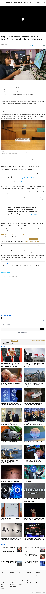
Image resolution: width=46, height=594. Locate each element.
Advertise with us (22, 584)
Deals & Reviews (13, 586)
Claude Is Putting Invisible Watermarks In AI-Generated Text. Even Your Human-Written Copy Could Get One (11, 539)
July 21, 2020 (22, 181)
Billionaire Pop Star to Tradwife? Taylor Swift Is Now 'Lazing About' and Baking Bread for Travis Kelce (34, 520)
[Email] (42, 45)
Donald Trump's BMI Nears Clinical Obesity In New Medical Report (31, 555)
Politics (2, 584)
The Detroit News (10, 163)
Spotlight (11, 580)
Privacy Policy (36, 241)
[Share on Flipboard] (37, 45)
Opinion (2, 588)
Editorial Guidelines (34, 280)
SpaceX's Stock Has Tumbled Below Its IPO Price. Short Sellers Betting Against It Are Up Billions (34, 539)
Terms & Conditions (22, 578)
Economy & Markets (4, 578)
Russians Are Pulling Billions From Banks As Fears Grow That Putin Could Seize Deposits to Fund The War (34, 365)
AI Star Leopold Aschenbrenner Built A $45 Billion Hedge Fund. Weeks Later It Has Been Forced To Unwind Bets (11, 404)
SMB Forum (12, 578)
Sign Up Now (14, 340)
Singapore (29, 578)
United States (29, 582)
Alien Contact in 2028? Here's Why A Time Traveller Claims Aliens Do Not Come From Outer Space (33, 385)
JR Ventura (4, 44)
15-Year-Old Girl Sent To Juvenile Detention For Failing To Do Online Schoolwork (20, 265)
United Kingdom (30, 580)
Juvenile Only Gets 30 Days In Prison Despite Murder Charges (16, 268)
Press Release (12, 582)
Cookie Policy (21, 582)
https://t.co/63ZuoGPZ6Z (31, 214)
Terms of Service (29, 241)
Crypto (2, 586)
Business (2, 580)
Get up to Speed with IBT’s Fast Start (38, 340)
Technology (3, 582)
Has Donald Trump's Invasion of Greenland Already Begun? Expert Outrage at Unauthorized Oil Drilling (10, 461)
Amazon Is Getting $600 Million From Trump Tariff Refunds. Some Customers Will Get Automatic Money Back (34, 500)
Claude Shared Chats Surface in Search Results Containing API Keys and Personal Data (10, 520)
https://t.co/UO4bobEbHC (27, 178)
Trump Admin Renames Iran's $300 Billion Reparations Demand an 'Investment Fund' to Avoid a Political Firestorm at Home (11, 365)
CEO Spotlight (12, 584)
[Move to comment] (44, 45)
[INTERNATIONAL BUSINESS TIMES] (23, 3)
